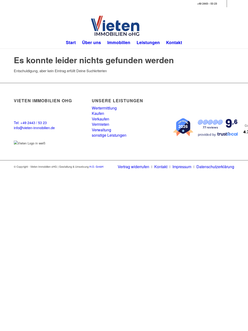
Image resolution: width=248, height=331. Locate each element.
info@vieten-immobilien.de (34, 127)
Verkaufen (100, 119)
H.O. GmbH (96, 166)
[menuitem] (71, 42)
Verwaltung (101, 130)
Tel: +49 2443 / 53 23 (30, 122)
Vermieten (100, 124)
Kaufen (98, 113)
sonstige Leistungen (109, 135)
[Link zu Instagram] (230, 3)
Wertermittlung (104, 108)
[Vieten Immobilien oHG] (124, 26)
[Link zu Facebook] (223, 3)
